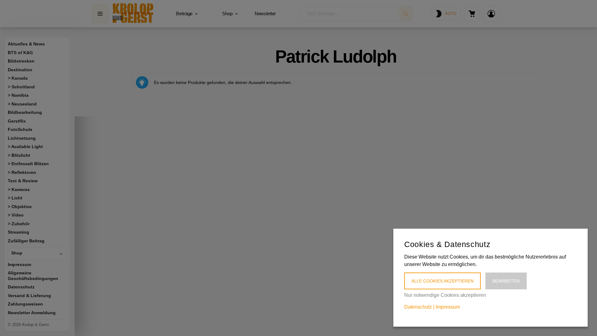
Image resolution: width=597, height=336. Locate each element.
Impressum (448, 307)
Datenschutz (418, 307)
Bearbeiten (506, 280)
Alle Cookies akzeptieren (442, 280)
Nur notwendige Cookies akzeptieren (445, 295)
